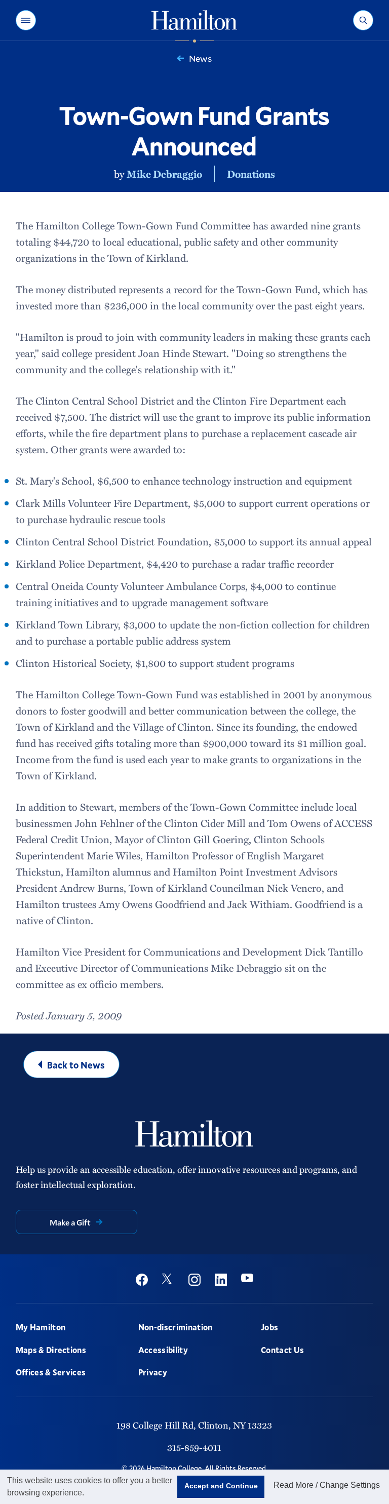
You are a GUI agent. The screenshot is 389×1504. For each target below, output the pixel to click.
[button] (25, 20)
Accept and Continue (221, 1486)
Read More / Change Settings (327, 1485)
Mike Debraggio (164, 173)
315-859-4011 (194, 1447)
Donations (251, 173)
